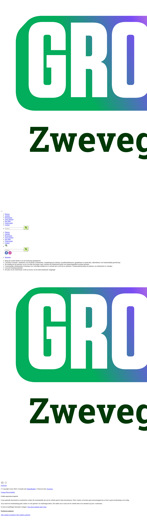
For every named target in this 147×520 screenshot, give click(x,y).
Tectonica (50, 489)
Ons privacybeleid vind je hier (36, 507)
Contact (7, 225)
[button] (6, 246)
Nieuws (7, 214)
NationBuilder (31, 489)
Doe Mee (8, 221)
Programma (8, 217)
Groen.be (4, 485)
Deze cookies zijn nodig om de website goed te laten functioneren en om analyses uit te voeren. (41, 515)
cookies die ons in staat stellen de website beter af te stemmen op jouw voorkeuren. (35, 519)
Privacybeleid (10, 492)
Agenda (7, 216)
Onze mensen (9, 219)
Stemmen (8, 257)
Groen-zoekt (9, 223)
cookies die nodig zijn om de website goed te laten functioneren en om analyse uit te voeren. (44, 517)
